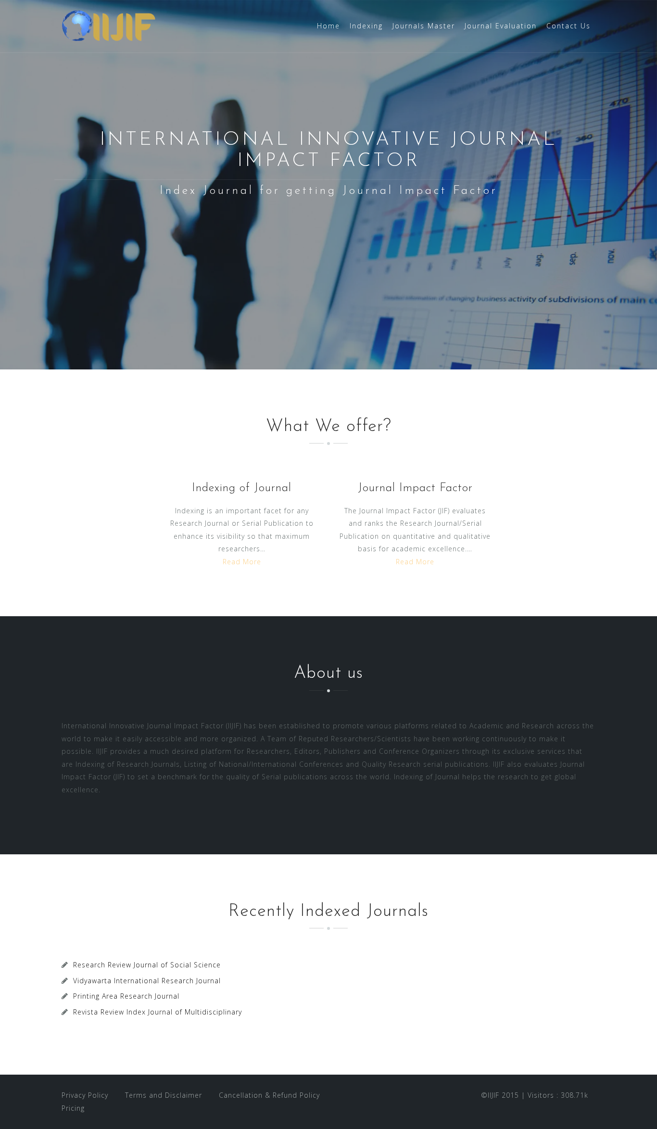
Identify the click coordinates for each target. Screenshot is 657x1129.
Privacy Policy (85, 1095)
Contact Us (568, 25)
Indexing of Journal (241, 488)
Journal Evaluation (501, 25)
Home (328, 25)
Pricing (73, 1108)
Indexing (366, 25)
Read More (242, 561)
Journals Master (423, 25)
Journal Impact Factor (415, 488)
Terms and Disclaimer (163, 1095)
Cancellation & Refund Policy (269, 1095)
